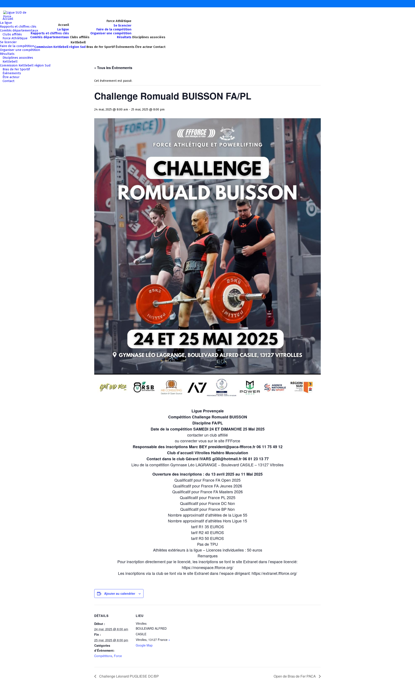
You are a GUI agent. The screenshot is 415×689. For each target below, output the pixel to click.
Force (118, 656)
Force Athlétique (15, 38)
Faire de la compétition (17, 46)
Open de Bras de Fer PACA (295, 676)
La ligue (6, 23)
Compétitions (103, 656)
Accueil (8, 19)
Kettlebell (10, 61)
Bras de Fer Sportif (16, 69)
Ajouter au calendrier (119, 593)
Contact (8, 81)
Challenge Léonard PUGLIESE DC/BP (128, 676)
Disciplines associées (18, 58)
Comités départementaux (19, 30)
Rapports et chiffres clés (18, 26)
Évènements (12, 73)
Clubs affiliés (12, 34)
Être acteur (11, 77)
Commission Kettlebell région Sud (25, 65)
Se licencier (8, 42)
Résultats (7, 54)
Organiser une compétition (20, 50)
